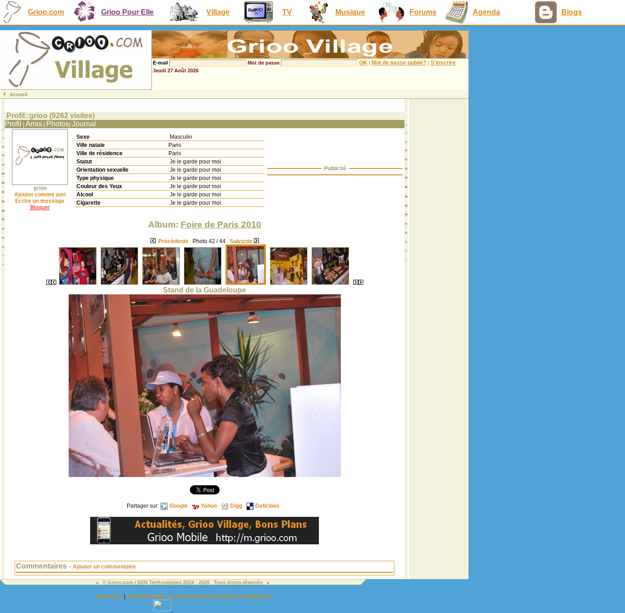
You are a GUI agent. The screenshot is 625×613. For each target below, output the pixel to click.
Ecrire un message (40, 201)
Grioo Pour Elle (127, 12)
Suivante (241, 241)
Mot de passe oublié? (399, 63)
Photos (57, 124)
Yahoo (209, 506)
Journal (84, 124)
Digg (236, 506)
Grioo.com (46, 12)
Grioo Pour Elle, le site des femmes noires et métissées (199, 596)
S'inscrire (443, 63)
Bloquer (40, 207)
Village (218, 12)
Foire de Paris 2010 (221, 224)
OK (363, 63)
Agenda (486, 12)
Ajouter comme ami (39, 194)
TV (287, 12)
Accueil (18, 94)
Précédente (173, 241)
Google (178, 506)
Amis (34, 124)
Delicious (267, 506)
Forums (422, 12)
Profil (13, 124)
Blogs (571, 12)
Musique (350, 12)
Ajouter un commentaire (104, 567)
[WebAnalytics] (163, 609)
